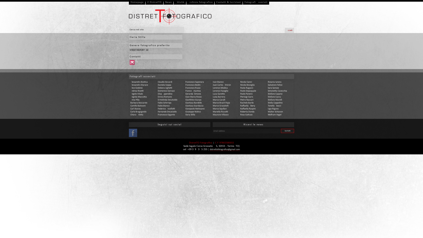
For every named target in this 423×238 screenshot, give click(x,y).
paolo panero (246, 94)
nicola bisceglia (247, 85)
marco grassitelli (221, 106)
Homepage (137, 2)
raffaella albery (247, 106)
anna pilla (134, 100)
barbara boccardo (138, 103)
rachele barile (247, 103)
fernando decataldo (167, 112)
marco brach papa (221, 103)
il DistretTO (154, 2)
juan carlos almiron (222, 85)
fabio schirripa (164, 103)
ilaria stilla (190, 115)
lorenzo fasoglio (220, 91)
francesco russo (192, 88)
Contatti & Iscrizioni (228, 2)
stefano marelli (275, 100)
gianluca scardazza (194, 106)
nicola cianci (246, 82)
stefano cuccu (274, 97)
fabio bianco (164, 106)
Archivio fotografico (200, 2)
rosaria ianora (274, 82)
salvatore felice (275, 85)
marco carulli (219, 100)
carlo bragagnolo (138, 112)
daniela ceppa (164, 85)
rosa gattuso (246, 115)
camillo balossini (138, 106)
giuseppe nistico (193, 112)
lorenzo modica (220, 88)
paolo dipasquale (248, 91)
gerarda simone (193, 94)
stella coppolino (275, 103)
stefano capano (275, 94)
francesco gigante (166, 115)
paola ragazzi (246, 88)
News (168, 2)
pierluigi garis (246, 97)
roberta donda (247, 112)
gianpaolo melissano (195, 109)
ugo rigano (273, 109)
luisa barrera (219, 97)
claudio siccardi (165, 82)
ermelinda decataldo (167, 100)
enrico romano (165, 97)
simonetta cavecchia (277, 91)
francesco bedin (192, 85)
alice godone (136, 88)
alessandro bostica (139, 82)
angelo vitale (136, 94)
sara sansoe (273, 88)
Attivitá (179, 2)
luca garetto (219, 94)
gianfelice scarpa (193, 100)
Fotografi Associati (256, 2)
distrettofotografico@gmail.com (225, 149)
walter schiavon (275, 112)
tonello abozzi (274, 106)
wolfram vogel (274, 115)
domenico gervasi (166, 91)
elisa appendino (165, 94)
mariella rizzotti (220, 112)
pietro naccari (246, 100)
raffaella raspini (248, 109)
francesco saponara (194, 82)
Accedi (289, 30)
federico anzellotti (166, 109)
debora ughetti (165, 88)
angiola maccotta (138, 97)
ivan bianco (218, 82)
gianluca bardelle (193, 103)
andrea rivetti (137, 91)
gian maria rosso (193, 97)
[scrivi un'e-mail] (132, 64)
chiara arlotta (136, 115)
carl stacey (135, 109)
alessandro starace (139, 85)
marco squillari (220, 109)
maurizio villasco (221, 115)
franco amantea (193, 91)
